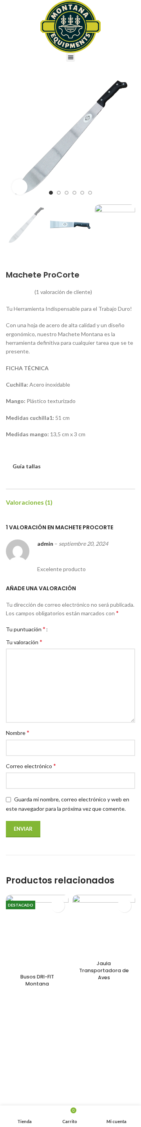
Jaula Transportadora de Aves (104, 970)
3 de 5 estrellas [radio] (68, 629)
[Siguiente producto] (131, 258)
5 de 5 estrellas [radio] (80, 629)
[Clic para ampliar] (19, 187)
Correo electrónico (31, 765)
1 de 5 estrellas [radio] (57, 629)
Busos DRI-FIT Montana (37, 980)
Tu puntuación (25, 629)
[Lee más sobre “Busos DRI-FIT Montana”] (58, 905)
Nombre (17, 732)
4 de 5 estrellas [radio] (74, 629)
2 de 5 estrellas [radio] (62, 629)
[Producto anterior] (115, 258)
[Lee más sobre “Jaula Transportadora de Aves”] (124, 905)
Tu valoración (24, 641)
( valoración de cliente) (63, 291)
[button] (70, 57)
